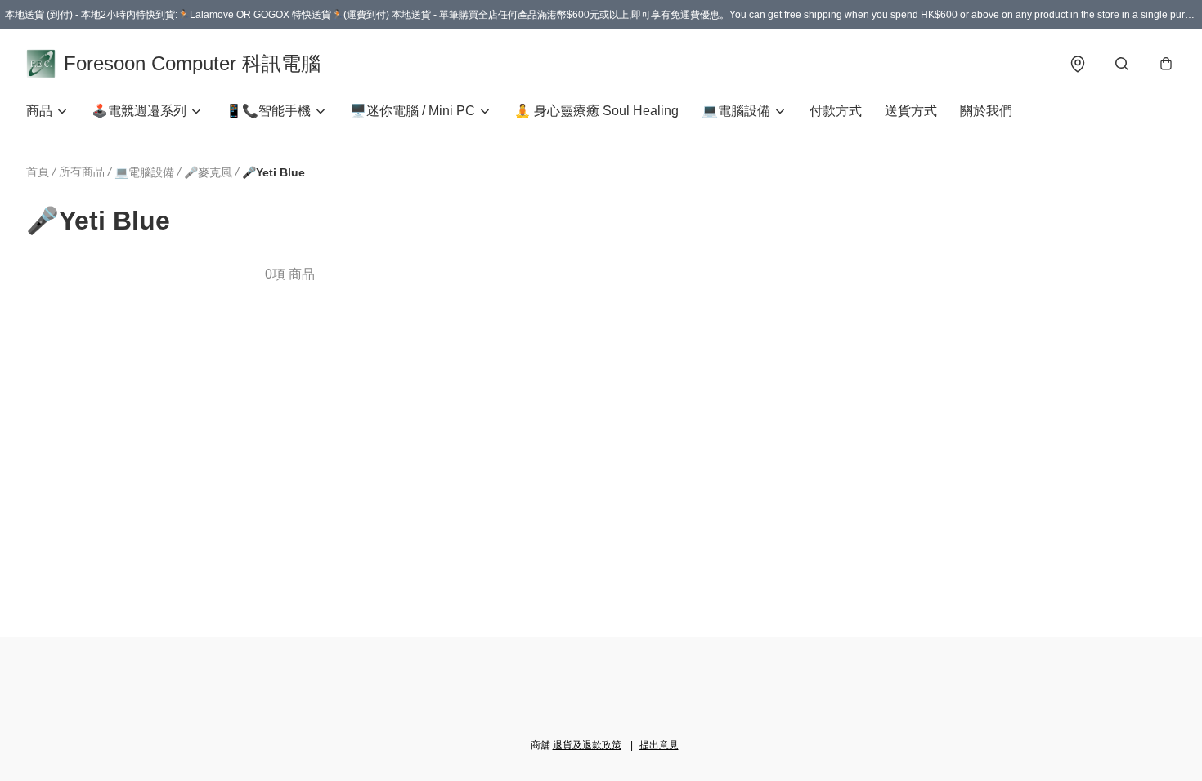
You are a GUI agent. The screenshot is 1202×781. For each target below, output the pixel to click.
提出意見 (659, 745)
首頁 (37, 171)
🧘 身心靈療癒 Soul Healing (596, 111)
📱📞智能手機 (268, 111)
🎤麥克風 (208, 172)
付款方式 (836, 111)
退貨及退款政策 (587, 745)
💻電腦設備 (736, 111)
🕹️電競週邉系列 (139, 111)
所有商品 (82, 171)
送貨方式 (911, 111)
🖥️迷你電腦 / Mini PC (412, 111)
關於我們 (986, 111)
